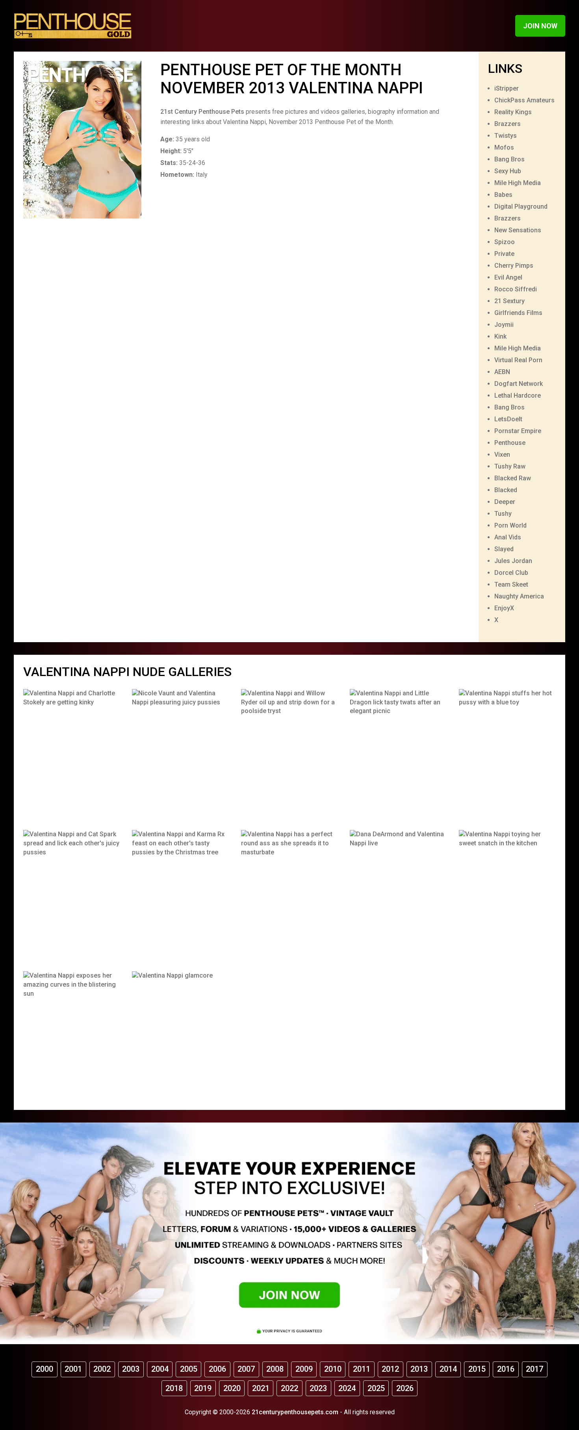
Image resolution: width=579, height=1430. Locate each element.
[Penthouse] (73, 26)
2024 (347, 1388)
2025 (376, 1388)
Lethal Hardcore (517, 395)
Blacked (505, 490)
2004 (160, 1369)
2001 (73, 1369)
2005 (188, 1369)
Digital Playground (520, 206)
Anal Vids (507, 537)
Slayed (504, 549)
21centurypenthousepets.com (295, 1412)
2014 (448, 1369)
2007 (246, 1369)
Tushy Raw (509, 466)
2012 (390, 1369)
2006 (217, 1369)
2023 (318, 1388)
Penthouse (509, 442)
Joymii (504, 324)
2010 (332, 1369)
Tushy (503, 513)
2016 (505, 1369)
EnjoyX (504, 608)
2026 (405, 1388)
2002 (102, 1369)
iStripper (506, 88)
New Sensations (517, 230)
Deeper (504, 502)
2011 (361, 1369)
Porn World (510, 525)
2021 (260, 1388)
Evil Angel (508, 277)
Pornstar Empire (517, 431)
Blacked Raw (512, 478)
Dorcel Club (511, 572)
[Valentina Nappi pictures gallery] (71, 754)
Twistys (505, 135)
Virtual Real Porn (518, 360)
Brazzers (507, 124)
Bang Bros (509, 159)
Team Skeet (511, 584)
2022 (289, 1388)
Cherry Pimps (513, 265)
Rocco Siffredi (515, 289)
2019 (203, 1388)
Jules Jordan (513, 561)
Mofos (504, 147)
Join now (540, 26)
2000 (44, 1369)
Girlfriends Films (518, 313)
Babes (503, 194)
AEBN (502, 372)
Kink (500, 336)
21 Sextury (509, 301)
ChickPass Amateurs (524, 100)
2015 (477, 1369)
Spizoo (504, 242)
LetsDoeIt (508, 419)
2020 (232, 1388)
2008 (275, 1369)
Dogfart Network (518, 383)
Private (504, 253)
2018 (174, 1388)
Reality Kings (513, 112)
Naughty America (519, 596)
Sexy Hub (507, 171)
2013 (419, 1369)
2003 (130, 1369)
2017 (534, 1369)
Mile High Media (517, 183)
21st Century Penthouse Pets (202, 111)
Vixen (502, 454)
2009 (304, 1369)
